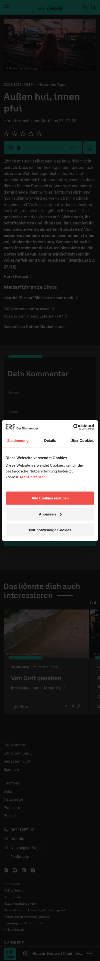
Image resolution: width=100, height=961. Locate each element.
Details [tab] (50, 440)
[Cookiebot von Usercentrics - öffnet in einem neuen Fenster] (73, 427)
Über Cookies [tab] (82, 440)
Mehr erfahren (33, 477)
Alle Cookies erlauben (50, 498)
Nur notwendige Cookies (50, 530)
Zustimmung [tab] (18, 440)
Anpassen (47, 514)
